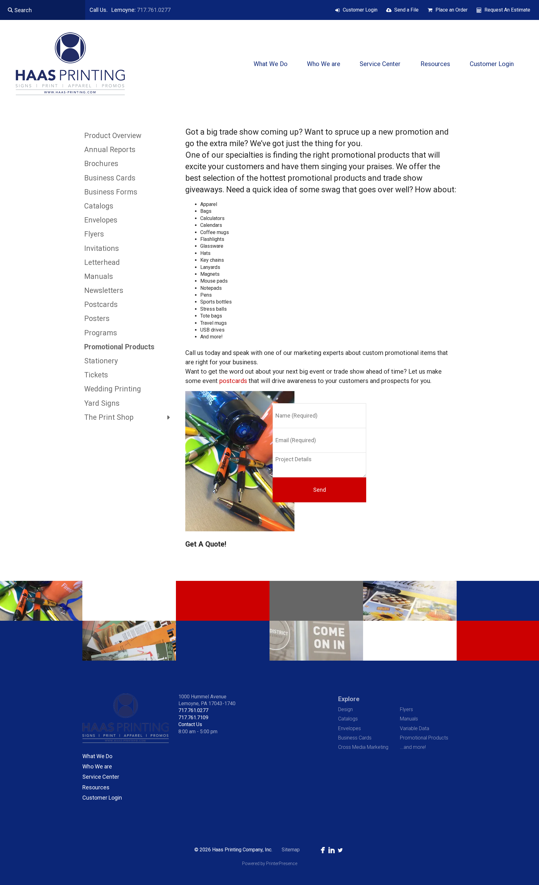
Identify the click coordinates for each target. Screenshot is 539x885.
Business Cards (109, 178)
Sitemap (291, 850)
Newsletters (103, 290)
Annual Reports (109, 150)
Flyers (94, 234)
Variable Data (414, 728)
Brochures (101, 164)
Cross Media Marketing (363, 747)
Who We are (323, 64)
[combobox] (42, 10)
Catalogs (98, 206)
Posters (96, 318)
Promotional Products (119, 347)
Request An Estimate (507, 10)
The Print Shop (109, 417)
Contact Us (190, 724)
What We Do (271, 64)
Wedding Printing (112, 389)
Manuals (98, 276)
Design (345, 709)
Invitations (101, 248)
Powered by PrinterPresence (269, 863)
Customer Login (360, 10)
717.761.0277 (154, 10)
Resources (435, 64)
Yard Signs (101, 403)
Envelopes (100, 220)
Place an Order (451, 10)
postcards (233, 381)
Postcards (101, 304)
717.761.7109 (193, 717)
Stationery (101, 361)
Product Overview (112, 136)
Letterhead (102, 262)
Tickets (96, 375)
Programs (100, 333)
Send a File (406, 10)
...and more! (413, 747)
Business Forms (110, 192)
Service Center (380, 64)
